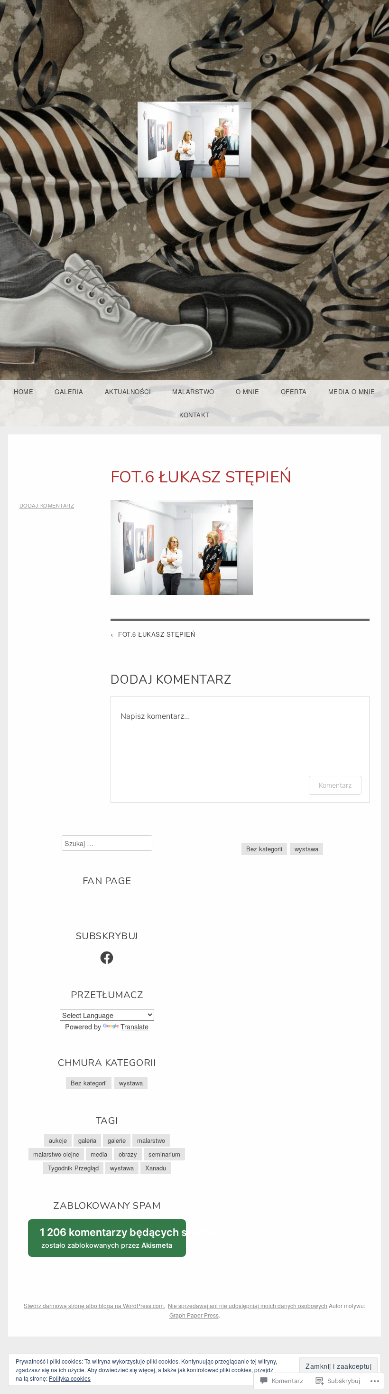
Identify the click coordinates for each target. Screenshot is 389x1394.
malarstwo (151, 1140)
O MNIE (247, 391)
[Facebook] (106, 957)
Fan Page (107, 881)
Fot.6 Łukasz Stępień (156, 634)
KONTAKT (194, 414)
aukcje (58, 1140)
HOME (23, 391)
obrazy (128, 1154)
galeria (87, 1140)
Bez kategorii (89, 1082)
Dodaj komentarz (46, 505)
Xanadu (155, 1167)
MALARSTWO (193, 391)
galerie (117, 1140)
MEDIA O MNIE (351, 391)
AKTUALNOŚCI (128, 391)
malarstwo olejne (56, 1154)
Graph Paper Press (194, 1315)
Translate (134, 1026)
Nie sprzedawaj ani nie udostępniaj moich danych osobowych (247, 1305)
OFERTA (294, 391)
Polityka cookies (70, 1378)
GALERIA (69, 391)
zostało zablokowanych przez (112, 1241)
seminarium (164, 1154)
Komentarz (335, 785)
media (99, 1154)
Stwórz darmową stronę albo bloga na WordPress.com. (94, 1305)
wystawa (131, 1082)
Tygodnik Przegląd (73, 1167)
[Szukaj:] (107, 843)
